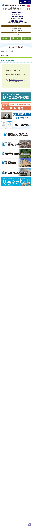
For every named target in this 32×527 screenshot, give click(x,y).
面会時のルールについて (16, 80)
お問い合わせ (5, 38)
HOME (2, 51)
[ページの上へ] (29, 524)
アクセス (17, 38)
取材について (26, 38)
